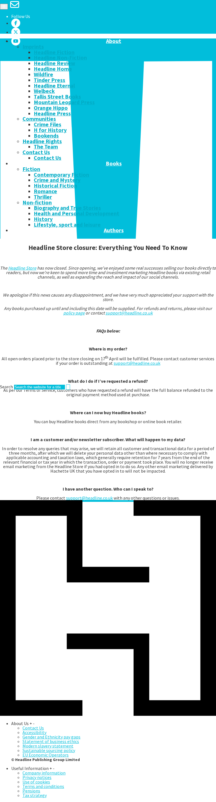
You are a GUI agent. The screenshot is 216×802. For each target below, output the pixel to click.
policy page (74, 313)
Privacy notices (36, 777)
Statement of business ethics (50, 741)
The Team (46, 146)
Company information (44, 773)
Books (114, 164)
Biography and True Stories (67, 207)
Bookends (46, 135)
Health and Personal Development (76, 213)
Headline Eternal (54, 85)
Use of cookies (36, 782)
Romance (45, 191)
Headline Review (54, 63)
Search (6, 386)
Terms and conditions (43, 786)
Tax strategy (34, 795)
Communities (39, 118)
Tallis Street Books (57, 96)
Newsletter (56, 236)
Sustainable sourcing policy (48, 750)
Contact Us (36, 152)
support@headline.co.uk (129, 313)
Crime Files (47, 124)
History (43, 219)
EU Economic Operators (45, 755)
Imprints (33, 46)
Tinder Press (49, 80)
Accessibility (34, 732)
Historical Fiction (55, 185)
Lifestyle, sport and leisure (67, 224)
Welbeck (44, 91)
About (113, 41)
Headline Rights (42, 141)
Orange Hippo (51, 107)
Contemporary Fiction (61, 174)
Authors (114, 230)
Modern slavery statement (47, 746)
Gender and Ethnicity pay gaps (51, 737)
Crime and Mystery (57, 180)
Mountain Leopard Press (64, 102)
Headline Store (22, 268)
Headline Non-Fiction (60, 57)
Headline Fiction (54, 52)
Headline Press (52, 113)
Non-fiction (37, 202)
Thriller (43, 196)
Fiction (31, 169)
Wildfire (43, 74)
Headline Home (53, 68)
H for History (50, 130)
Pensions (31, 791)
